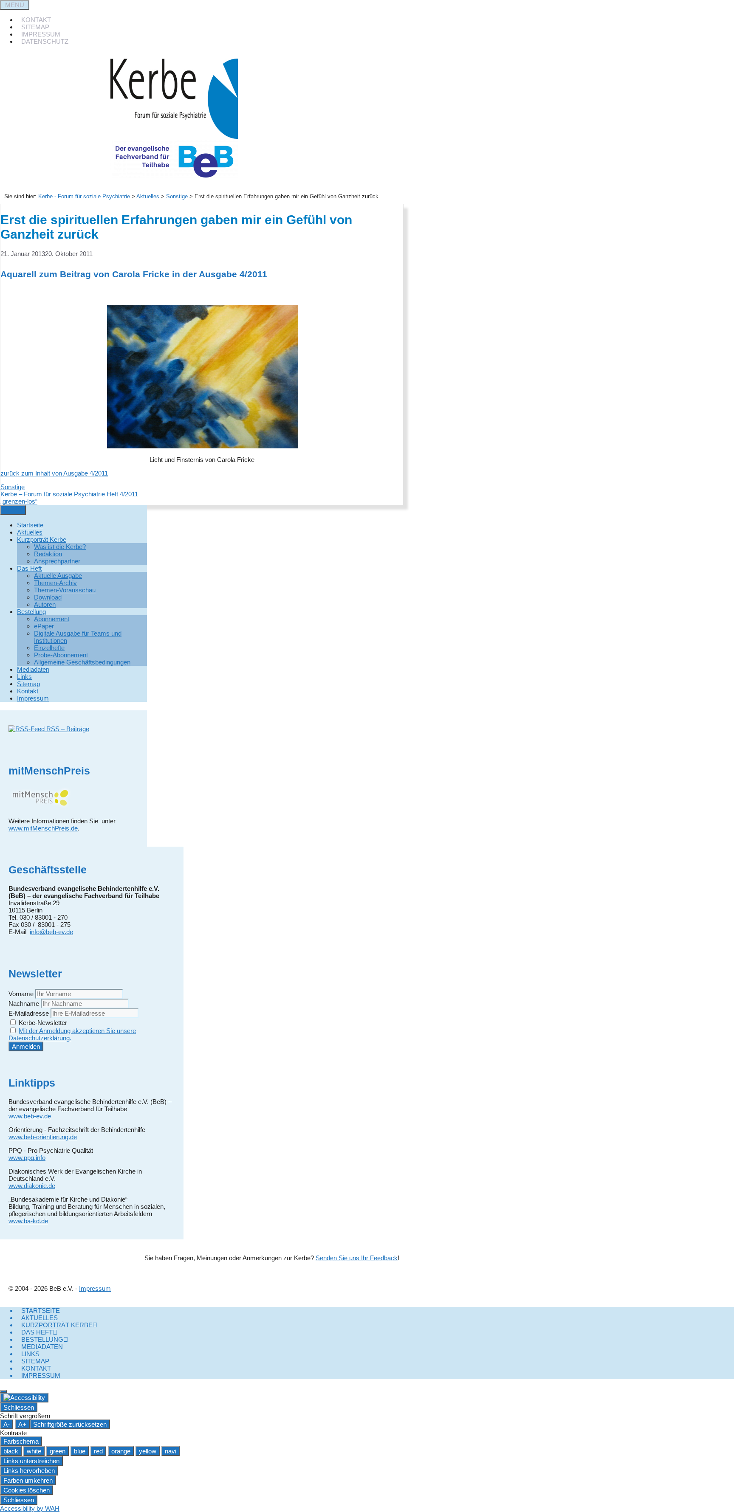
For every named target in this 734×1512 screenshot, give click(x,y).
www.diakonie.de (31, 1185)
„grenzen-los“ (18, 501)
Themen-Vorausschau (65, 590)
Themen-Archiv (55, 582)
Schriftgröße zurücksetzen (70, 1424)
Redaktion (48, 553)
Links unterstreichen (31, 1460)
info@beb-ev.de (51, 931)
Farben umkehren (28, 1480)
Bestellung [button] (31, 611)
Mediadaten (33, 669)
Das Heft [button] (29, 568)
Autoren (45, 604)
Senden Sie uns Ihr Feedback (357, 1257)
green (57, 1451)
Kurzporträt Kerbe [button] (41, 539)
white (34, 1451)
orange (120, 1451)
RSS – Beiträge (67, 728)
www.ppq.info (26, 1157)
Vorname (21, 993)
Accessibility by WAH (29, 1508)
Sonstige (12, 486)
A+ (22, 1424)
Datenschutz (44, 41)
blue (79, 1451)
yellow (147, 1451)
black (10, 1451)
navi (170, 1451)
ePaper (44, 626)
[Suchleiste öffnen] (4, 55)
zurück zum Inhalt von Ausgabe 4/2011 (54, 473)
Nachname (23, 1003)
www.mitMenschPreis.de (43, 828)
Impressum (40, 34)
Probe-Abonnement (61, 655)
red (98, 1451)
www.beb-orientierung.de (42, 1136)
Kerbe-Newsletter (42, 1022)
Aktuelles (147, 197)
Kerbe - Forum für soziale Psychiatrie (84, 197)
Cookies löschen (26, 1490)
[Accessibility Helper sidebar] (24, 1397)
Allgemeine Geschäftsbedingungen (82, 662)
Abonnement (51, 618)
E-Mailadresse (28, 1013)
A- (6, 1424)
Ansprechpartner (57, 561)
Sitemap (35, 27)
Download (48, 597)
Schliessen (18, 1407)
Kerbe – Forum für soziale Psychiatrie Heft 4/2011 (69, 494)
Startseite (30, 525)
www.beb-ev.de (29, 1116)
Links (24, 676)
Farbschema (21, 1441)
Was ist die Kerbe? (60, 546)
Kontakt (36, 19)
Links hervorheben (29, 1470)
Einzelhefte (49, 647)
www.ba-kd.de (28, 1221)
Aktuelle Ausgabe (58, 575)
